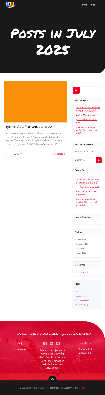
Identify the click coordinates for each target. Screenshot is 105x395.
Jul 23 (19, 154)
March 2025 (81, 253)
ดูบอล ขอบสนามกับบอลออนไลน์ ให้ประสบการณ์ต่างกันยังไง (88, 130)
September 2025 (83, 244)
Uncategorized (82, 272)
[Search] (76, 90)
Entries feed (80, 296)
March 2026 (81, 239)
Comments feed (82, 300)
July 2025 (80, 248)
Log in (78, 291)
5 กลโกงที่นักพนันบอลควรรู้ (87, 115)
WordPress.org (81, 305)
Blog (93, 5)
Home (84, 5)
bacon (10, 154)
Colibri (82, 387)
